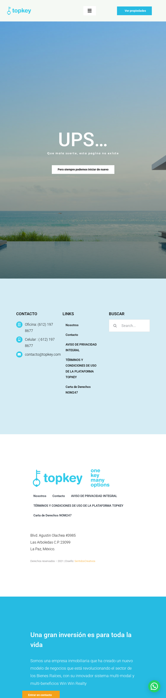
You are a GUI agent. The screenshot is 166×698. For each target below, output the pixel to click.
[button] (154, 686)
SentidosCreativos (84, 561)
